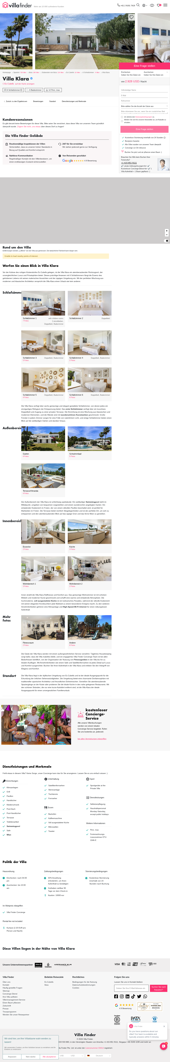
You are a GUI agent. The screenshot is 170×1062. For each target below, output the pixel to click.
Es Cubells (9, 84)
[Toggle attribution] (167, 240)
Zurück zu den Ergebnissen (16, 101)
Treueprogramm (9, 1012)
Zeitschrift (7, 1006)
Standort (52, 101)
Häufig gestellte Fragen (12, 988)
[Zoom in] (167, 231)
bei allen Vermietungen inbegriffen (92, 739)
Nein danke (30, 1057)
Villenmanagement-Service (14, 1000)
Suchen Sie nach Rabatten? (159, 988)
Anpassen (12, 1057)
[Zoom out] (167, 235)
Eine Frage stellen (144, 129)
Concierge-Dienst (10, 994)
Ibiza (46, 985)
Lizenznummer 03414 (94, 1048)
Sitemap (6, 991)
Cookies (75, 988)
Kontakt (6, 985)
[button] (57, 266)
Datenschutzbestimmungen (83, 985)
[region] (85, 210)
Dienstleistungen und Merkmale (74, 101)
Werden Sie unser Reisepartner (16, 1015)
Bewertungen (38, 101)
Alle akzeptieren (49, 1057)
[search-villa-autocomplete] (138, 5)
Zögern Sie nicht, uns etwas (29, 126)
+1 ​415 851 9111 (129, 163)
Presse (5, 1009)
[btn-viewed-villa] (152, 5)
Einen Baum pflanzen (12, 1003)
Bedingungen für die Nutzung (84, 982)
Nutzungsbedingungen (143, 117)
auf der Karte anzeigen (24, 84)
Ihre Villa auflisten (10, 997)
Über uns (6, 982)
